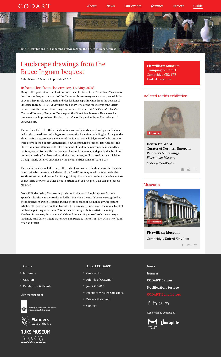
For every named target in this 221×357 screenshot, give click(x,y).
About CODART (98, 266)
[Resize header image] (215, 68)
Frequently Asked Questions (105, 293)
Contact (91, 306)
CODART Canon (159, 280)
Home (22, 49)
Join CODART (95, 286)
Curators (28, 279)
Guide (198, 5)
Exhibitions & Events (37, 286)
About (92, 5)
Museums (29, 273)
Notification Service (163, 287)
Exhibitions (38, 49)
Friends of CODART (99, 279)
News (110, 5)
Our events (132, 5)
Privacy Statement (98, 299)
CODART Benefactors (164, 294)
